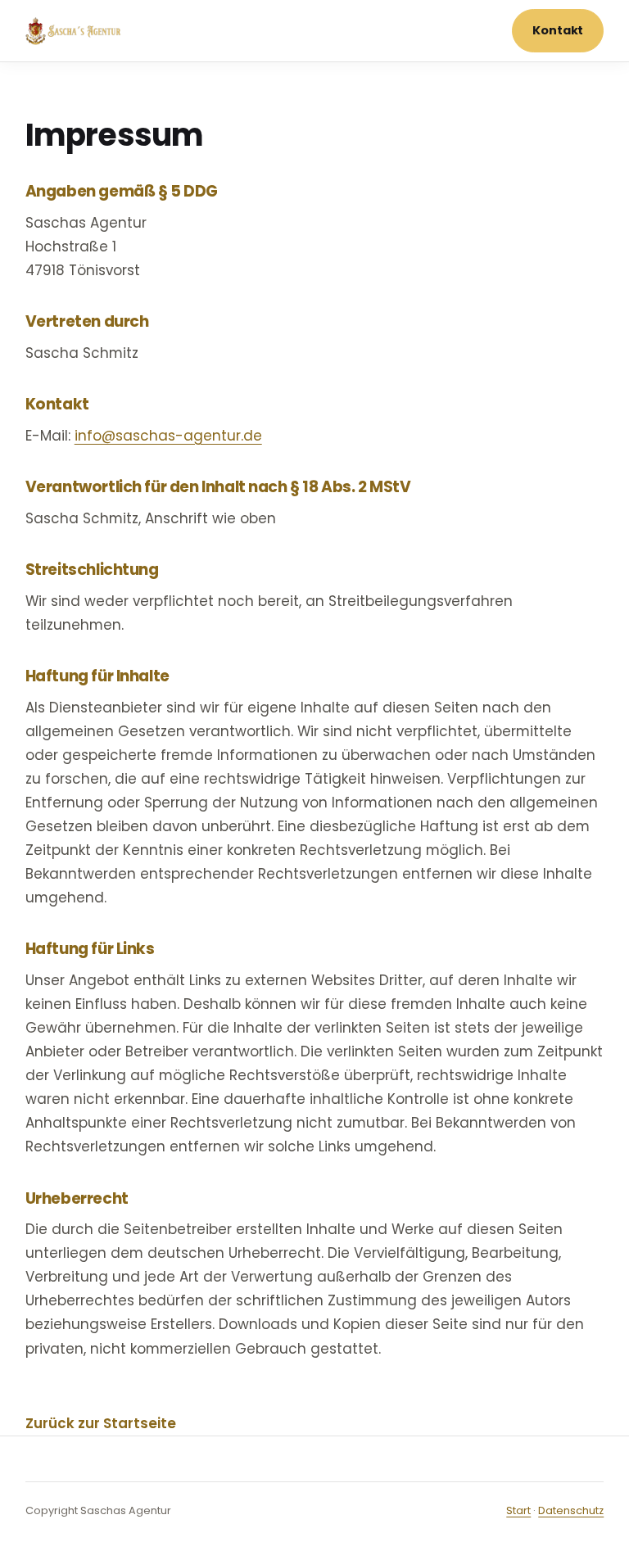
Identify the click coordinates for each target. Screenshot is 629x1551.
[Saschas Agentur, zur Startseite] (74, 31)
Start (518, 1510)
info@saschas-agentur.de (168, 435)
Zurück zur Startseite (100, 1423)
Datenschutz (571, 1510)
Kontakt (557, 30)
